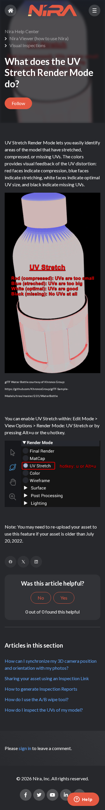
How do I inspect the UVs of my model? (44, 709)
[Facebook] (10, 562)
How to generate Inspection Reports (41, 689)
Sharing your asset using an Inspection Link (47, 678)
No (41, 597)
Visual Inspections (27, 45)
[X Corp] (23, 562)
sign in (25, 748)
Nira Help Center (22, 31)
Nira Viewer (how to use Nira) (39, 38)
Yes (63, 597)
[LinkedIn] (36, 562)
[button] (94, 10)
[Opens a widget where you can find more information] (83, 800)
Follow (18, 103)
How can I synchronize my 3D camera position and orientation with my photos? (51, 664)
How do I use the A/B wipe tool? (37, 699)
